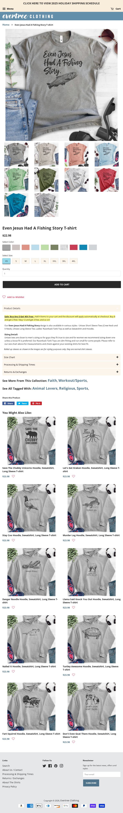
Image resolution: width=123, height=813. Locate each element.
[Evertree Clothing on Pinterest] (55, 766)
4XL (73, 261)
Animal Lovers (44, 388)
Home (5, 24)
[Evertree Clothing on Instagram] (61, 766)
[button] (13, 297)
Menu (9, 8)
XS (6, 261)
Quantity (6, 269)
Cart (118, 8)
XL (45, 261)
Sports (82, 388)
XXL (54, 261)
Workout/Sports (72, 380)
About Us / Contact (12, 769)
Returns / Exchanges (13, 778)
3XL (64, 261)
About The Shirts (11, 782)
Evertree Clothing (69, 800)
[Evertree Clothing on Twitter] (44, 766)
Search (6, 765)
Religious (67, 388)
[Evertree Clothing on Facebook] (50, 766)
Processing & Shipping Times (17, 774)
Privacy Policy (9, 786)
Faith (52, 380)
